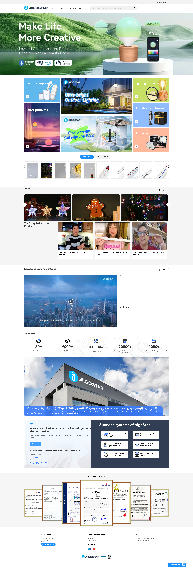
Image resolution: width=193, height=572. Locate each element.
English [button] (165, 2)
